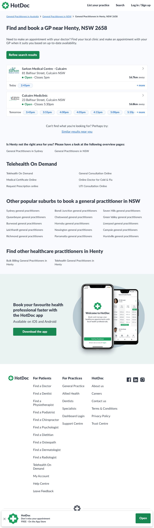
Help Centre (41, 483)
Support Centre (72, 423)
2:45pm (25, 85)
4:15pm (98, 112)
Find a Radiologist (45, 457)
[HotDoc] (15, 5)
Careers (97, 393)
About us (98, 386)
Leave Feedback (43, 491)
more (141, 85)
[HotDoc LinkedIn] (135, 379)
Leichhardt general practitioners (24, 230)
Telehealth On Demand (19, 173)
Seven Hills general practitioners (121, 211)
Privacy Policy (101, 416)
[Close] (4, 518)
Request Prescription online (22, 186)
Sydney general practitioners (22, 211)
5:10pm (131, 112)
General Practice (73, 386)
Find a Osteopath (44, 442)
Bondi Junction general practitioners (76, 211)
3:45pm (30, 112)
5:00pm (114, 112)
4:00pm (64, 112)
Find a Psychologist (46, 427)
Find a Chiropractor (46, 419)
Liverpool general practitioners (120, 223)
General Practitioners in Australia (22, 16)
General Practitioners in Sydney (24, 151)
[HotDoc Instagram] (142, 379)
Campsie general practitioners (120, 230)
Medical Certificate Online (21, 180)
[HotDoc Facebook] (128, 379)
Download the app (35, 331)
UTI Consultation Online (93, 186)
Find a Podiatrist (44, 412)
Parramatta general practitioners (73, 236)
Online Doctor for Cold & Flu (95, 180)
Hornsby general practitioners (72, 223)
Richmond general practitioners (24, 236)
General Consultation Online (95, 173)
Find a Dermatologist (47, 449)
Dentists (67, 401)
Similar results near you (77, 131)
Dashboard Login (73, 416)
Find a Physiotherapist (43, 403)
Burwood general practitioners (24, 223)
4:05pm (81, 112)
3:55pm (47, 112)
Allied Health (70, 393)
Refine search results (23, 54)
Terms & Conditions (104, 408)
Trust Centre (100, 423)
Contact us (99, 401)
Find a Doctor (42, 386)
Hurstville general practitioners (121, 236)
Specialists (69, 408)
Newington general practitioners (73, 230)
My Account (41, 476)
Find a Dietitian (43, 434)
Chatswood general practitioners (73, 217)
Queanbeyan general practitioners (26, 217)
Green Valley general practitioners (122, 217)
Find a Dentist (42, 393)
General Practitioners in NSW (56, 16)
